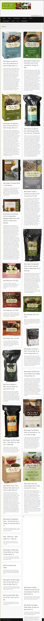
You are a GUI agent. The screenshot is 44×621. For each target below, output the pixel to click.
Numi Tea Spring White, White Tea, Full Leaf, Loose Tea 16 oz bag (11, 597)
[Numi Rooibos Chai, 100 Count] (11, 328)
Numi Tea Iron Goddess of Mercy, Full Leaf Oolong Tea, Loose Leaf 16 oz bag (10, 386)
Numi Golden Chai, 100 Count (10, 310)
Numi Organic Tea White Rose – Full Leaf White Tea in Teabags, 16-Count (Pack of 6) (32, 373)
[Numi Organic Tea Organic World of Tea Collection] (11, 170)
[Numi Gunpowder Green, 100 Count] (32, 304)
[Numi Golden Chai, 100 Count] (11, 300)
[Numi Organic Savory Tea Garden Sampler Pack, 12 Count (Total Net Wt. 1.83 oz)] (32, 466)
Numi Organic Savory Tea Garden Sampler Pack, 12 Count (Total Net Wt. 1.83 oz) (32, 486)
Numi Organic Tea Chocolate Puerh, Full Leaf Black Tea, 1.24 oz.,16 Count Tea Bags (32, 432)
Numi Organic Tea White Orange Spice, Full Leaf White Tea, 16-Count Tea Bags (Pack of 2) (11, 582)
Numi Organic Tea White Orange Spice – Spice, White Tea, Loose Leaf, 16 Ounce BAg (11, 442)
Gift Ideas (24, 18)
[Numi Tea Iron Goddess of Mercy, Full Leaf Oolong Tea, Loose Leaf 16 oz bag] (11, 365)
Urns (13, 21)
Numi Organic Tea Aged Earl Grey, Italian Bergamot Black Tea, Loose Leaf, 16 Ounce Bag (32, 131)
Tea (17, 21)
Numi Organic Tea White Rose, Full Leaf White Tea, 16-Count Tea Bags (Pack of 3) (11, 552)
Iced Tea (30, 18)
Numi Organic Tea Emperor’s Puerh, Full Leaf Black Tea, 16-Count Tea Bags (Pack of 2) (32, 351)
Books (4, 18)
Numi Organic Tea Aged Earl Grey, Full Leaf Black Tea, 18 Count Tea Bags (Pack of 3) (10, 63)
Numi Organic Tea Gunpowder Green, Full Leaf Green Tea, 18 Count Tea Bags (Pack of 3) (11, 125)
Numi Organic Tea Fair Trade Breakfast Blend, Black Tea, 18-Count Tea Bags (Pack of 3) (11, 488)
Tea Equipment (24, 21)
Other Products (6, 21)
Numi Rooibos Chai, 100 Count (11, 338)
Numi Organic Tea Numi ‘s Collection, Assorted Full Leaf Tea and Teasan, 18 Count (31, 193)
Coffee (9, 18)
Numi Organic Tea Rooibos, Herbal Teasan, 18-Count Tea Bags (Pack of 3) (31, 607)
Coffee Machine (16, 18)
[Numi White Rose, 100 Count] (11, 270)
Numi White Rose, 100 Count (10, 280)
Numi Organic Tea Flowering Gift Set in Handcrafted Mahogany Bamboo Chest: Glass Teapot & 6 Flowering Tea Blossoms (11, 218)
